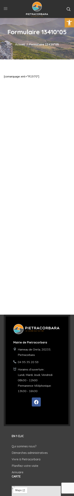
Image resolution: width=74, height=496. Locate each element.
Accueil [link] (20, 44)
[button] (68, 9)
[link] (69, 22)
